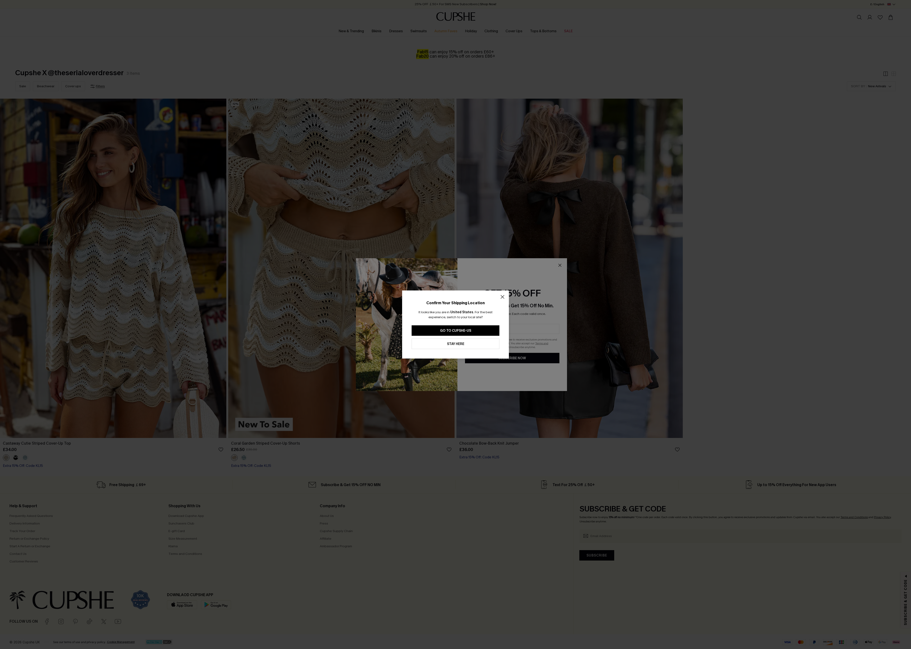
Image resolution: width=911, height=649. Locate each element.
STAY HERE (455, 344)
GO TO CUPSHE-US (455, 330)
